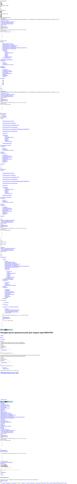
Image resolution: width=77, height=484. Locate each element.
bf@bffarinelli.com (3, 26)
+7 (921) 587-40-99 (6, 22)
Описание (5, 367)
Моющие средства (8, 56)
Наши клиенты (6, 72)
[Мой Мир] (4, 329)
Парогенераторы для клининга (9, 44)
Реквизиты (5, 74)
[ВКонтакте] (3, 80)
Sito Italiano (4, 113)
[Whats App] (3, 84)
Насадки (6, 53)
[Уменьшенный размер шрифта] (1, 1)
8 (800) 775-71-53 (5, 20)
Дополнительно (6, 368)
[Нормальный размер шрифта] (1, 3)
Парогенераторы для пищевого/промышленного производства (15, 47)
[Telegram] (12, 329)
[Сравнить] (0, 350)
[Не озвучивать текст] (1, 16)
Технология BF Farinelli (7, 73)
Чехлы (6, 51)
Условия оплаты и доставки (8, 64)
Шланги (6, 55)
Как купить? (5, 63)
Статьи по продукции (7, 70)
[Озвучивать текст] (1, 15)
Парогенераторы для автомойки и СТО (10, 45)
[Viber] (7, 329)
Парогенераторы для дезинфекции (9, 46)
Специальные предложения (6, 59)
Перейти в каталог (4, 480)
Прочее (6, 54)
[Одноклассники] (2, 329)
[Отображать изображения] (1, 11)
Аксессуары (5, 50)
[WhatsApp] (9, 329)
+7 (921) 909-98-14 (6, 23)
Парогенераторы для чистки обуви (9, 48)
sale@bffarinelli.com (4, 27)
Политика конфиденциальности (6, 462)
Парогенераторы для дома (8, 43)
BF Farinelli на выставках (7, 71)
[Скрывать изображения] (1, 12)
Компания (2, 402)
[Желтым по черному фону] (0, 8)
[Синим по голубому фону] (0, 9)
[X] (6, 329)
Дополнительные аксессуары (9, 372)
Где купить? (2, 60)
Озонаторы (5, 49)
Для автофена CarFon (9, 52)
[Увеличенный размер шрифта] (1, 4)
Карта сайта (2, 463)
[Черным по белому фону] (0, 6)
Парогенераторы (3, 411)
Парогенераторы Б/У (7, 57)
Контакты (2, 78)
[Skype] (10, 329)
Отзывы (4, 76)
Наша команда (5, 75)
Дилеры (4, 62)
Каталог (2, 41)
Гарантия (2, 66)
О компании (2, 67)
